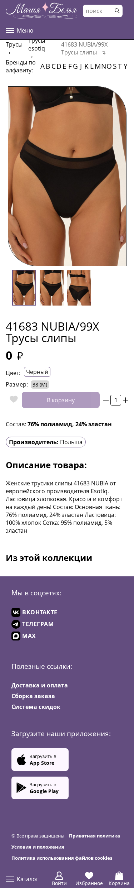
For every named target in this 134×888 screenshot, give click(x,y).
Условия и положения (37, 847)
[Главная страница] (41, 10)
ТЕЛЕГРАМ (38, 624)
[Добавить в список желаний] (12, 400)
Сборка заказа (33, 696)
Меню (25, 30)
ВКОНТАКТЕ (40, 612)
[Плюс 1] (125, 400)
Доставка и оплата (39, 685)
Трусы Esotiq (36, 44)
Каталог (28, 879)
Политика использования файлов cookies (61, 858)
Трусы (14, 44)
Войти (59, 883)
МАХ (29, 636)
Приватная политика (94, 835)
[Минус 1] (106, 400)
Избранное (89, 883)
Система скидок (35, 707)
